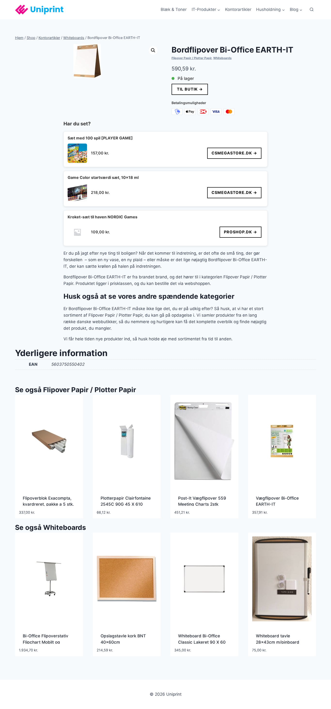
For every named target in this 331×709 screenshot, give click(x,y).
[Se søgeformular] (311, 9)
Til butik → (190, 89)
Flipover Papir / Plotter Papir (192, 58)
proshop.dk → (240, 231)
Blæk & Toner (174, 9)
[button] (153, 50)
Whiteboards (222, 58)
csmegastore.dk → (234, 153)
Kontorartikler (238, 9)
